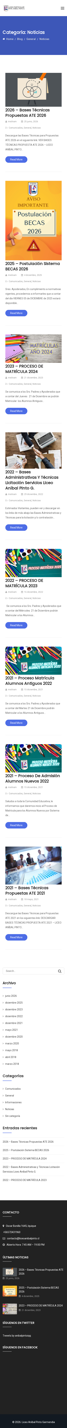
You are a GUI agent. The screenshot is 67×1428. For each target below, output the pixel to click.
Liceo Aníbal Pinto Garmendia (38, 1422)
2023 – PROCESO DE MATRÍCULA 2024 (24, 368)
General (27, 128)
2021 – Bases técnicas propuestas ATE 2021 (26, 890)
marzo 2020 (12, 1043)
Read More (16, 159)
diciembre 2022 (14, 1016)
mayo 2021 (11, 1029)
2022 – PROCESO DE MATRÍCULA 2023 (24, 583)
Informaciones (13, 1102)
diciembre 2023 (14, 1009)
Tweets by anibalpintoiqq (17, 1335)
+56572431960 (11, 1232)
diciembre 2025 (14, 1002)
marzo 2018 (12, 1063)
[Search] (59, 971)
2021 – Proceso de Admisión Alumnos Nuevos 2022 (32, 778)
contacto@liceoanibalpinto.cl (23, 1238)
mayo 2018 (11, 1050)
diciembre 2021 (14, 1023)
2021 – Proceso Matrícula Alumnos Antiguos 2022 (29, 680)
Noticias (37, 128)
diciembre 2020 (14, 1036)
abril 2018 (10, 1057)
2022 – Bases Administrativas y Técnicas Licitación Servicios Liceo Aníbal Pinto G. (31, 480)
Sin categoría (12, 1116)
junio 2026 (11, 995)
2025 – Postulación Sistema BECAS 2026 (32, 266)
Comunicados (16, 128)
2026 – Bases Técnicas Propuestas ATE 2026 (27, 112)
